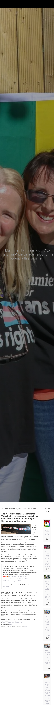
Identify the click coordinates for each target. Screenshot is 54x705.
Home (6, 2)
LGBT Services (31, 6)
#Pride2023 (23, 577)
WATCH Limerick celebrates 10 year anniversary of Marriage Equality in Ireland (47, 659)
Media (39, 2)
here (10, 624)
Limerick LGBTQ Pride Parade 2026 (47, 533)
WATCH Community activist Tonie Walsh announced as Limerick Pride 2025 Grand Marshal (47, 626)
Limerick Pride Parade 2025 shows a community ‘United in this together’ (47, 559)
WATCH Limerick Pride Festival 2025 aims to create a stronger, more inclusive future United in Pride (47, 591)
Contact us (22, 6)
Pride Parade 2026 (26, 2)
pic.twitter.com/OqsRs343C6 (12, 581)
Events (34, 2)
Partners (46, 2)
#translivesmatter (8, 579)
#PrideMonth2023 (13, 577)
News (11, 2)
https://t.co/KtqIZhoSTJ (22, 579)
